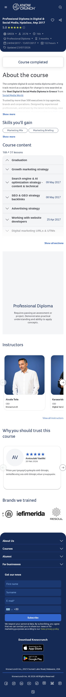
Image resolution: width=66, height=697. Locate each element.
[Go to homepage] (24, 7)
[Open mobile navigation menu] (6, 7)
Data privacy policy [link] (50, 629)
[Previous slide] (3, 382)
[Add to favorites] (52, 20)
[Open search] (60, 7)
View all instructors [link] (53, 418)
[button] (24, 27)
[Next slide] (63, 382)
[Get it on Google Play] (33, 659)
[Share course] (60, 20)
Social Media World (13, 95)
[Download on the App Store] (33, 648)
